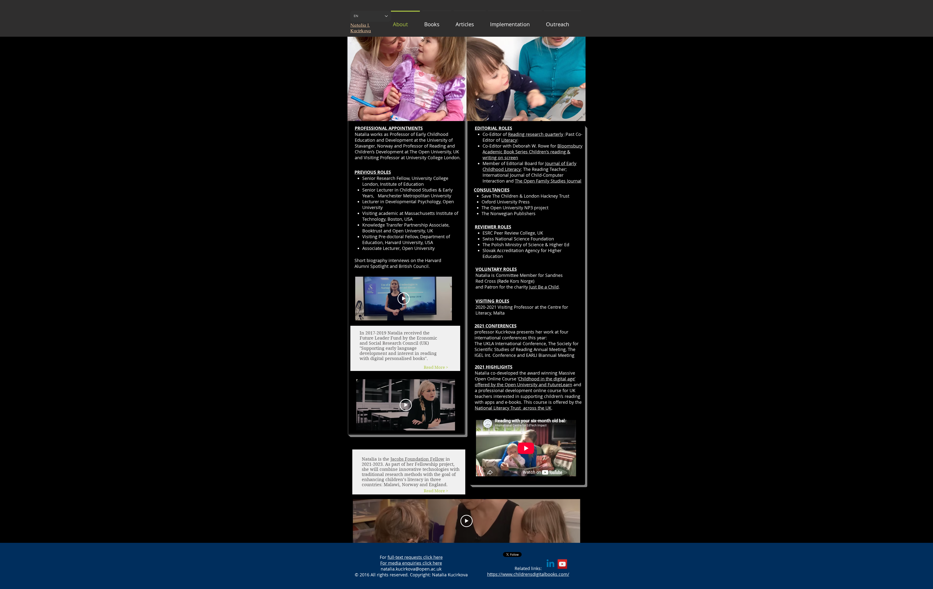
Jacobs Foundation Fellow (417, 459)
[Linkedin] (550, 564)
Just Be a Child (544, 287)
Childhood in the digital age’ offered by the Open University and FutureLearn (525, 381)
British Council (414, 266)
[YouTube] (562, 564)
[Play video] (403, 298)
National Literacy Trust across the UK (513, 408)
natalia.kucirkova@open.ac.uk (411, 569)
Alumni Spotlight (371, 266)
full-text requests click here (415, 557)
